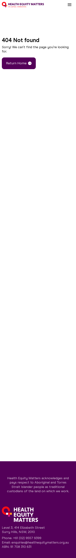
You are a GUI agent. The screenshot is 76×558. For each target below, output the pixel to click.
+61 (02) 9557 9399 (27, 538)
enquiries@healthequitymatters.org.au (40, 542)
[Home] (23, 4)
